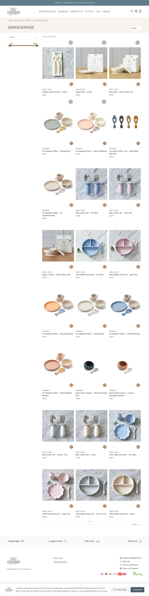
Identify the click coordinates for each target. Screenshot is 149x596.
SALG (98, 12)
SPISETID (29, 20)
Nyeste (134, 28)
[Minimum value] (10, 45)
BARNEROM (63, 12)
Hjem (10, 20)
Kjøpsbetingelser (60, 562)
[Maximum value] (37, 45)
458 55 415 (126, 561)
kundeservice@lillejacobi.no (132, 558)
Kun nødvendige (120, 590)
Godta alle (137, 590)
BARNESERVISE (42, 20)
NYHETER (89, 12)
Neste (135, 524)
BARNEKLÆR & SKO (47, 12)
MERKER (106, 12)
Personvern (58, 558)
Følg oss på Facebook (130, 565)
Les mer (103, 591)
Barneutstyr (76, 12)
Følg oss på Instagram (130, 568)
